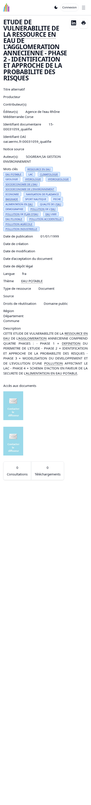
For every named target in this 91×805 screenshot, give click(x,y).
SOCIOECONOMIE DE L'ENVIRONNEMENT (30, 189)
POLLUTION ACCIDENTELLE (45, 219)
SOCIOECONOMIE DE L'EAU (21, 184)
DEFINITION (71, 343)
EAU (30, 204)
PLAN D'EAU (31, 214)
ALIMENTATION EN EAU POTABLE (51, 373)
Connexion (69, 7)
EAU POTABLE (13, 174)
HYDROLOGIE (33, 179)
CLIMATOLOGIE (49, 174)
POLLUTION (37, 209)
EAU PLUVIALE (14, 219)
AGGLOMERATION (33, 46)
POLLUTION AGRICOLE (19, 224)
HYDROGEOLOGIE (58, 179)
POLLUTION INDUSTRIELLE (21, 229)
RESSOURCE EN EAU (29, 37)
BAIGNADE (12, 199)
